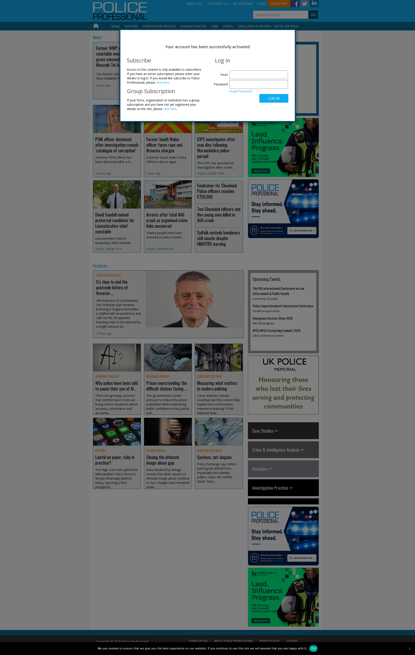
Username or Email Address (220, 72)
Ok (313, 648)
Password (221, 84)
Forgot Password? (241, 91)
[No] (409, 648)
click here (162, 82)
